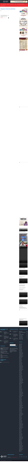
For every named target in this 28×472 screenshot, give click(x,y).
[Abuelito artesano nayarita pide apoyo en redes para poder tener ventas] (11, 335)
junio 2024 (20, 372)
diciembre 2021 (21, 405)
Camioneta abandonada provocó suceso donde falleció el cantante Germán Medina (6, 337)
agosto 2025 (20, 357)
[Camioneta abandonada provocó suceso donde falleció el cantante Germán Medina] (2, 337)
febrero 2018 (20, 443)
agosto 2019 (20, 428)
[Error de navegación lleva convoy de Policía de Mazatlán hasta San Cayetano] (2, 341)
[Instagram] (21, 456)
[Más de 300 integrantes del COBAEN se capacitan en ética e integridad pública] (2, 332)
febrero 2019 (20, 434)
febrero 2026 (20, 350)
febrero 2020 (20, 421)
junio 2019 (20, 430)
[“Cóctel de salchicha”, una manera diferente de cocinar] (5, 12)
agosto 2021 (20, 408)
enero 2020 (20, 422)
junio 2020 (20, 417)
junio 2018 (20, 441)
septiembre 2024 (21, 369)
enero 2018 (20, 444)
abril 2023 (20, 387)
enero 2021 (20, 411)
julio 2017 (20, 451)
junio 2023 (20, 385)
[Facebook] (19, 456)
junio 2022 (20, 398)
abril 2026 (20, 348)
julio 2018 (20, 440)
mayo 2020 (20, 418)
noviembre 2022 (21, 393)
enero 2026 (20, 351)
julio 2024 (20, 371)
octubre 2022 (20, 394)
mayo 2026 (20, 347)
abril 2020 (20, 419)
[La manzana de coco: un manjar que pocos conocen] (11, 339)
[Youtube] (26, 456)
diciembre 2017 (21, 445)
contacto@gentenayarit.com (14, 457)
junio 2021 (20, 409)
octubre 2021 (20, 406)
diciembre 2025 (21, 352)
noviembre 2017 (21, 446)
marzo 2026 (20, 349)
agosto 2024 (20, 370)
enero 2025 (20, 364)
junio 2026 (20, 346)
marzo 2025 (20, 362)
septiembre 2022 (21, 395)
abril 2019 (20, 432)
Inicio (1, 7)
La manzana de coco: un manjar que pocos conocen (15, 339)
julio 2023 (20, 384)
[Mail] (23, 456)
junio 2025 (20, 359)
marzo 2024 (20, 375)
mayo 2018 (20, 442)
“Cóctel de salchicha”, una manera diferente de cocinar (5, 16)
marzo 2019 (20, 433)
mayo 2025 (20, 360)
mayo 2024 (20, 373)
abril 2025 (20, 361)
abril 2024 (20, 374)
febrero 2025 (20, 363)
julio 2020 (20, 416)
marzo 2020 (20, 420)
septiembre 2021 (21, 407)
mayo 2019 (20, 431)
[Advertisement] (9, 24)
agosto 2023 (20, 383)
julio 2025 (20, 358)
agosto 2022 (20, 396)
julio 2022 (20, 397)
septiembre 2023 (21, 382)
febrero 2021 (20, 410)
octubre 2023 (20, 381)
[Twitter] (24, 456)
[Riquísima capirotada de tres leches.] (11, 332)
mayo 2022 (20, 399)
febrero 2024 (20, 376)
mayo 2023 (20, 386)
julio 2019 (20, 429)
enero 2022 (20, 404)
